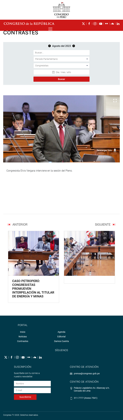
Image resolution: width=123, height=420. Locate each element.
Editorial (61, 336)
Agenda (61, 332)
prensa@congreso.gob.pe (87, 373)
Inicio (22, 332)
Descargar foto (104, 150)
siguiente (103, 224)
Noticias (23, 336)
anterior (20, 224)
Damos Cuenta (61, 341)
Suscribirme (25, 397)
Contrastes (22, 341)
